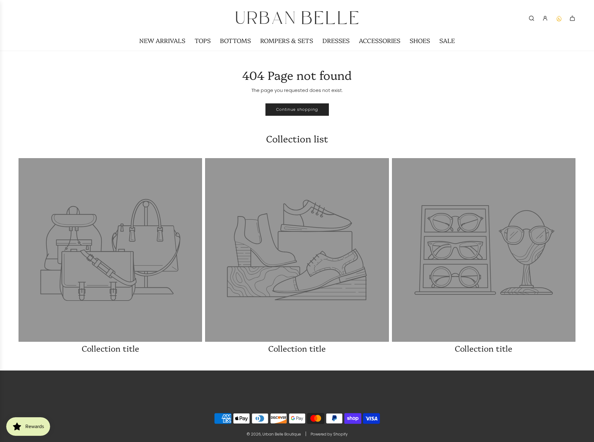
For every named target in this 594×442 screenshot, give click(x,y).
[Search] (531, 18)
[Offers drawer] (559, 18)
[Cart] (572, 18)
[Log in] (545, 18)
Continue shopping (297, 109)
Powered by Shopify (329, 434)
